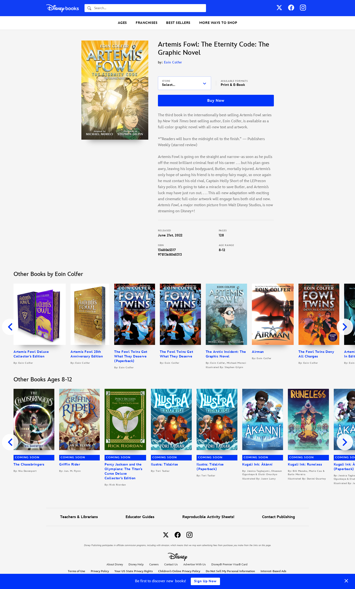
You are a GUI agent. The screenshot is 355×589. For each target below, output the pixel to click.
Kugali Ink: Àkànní (257, 464)
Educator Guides (140, 517)
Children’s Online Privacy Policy (179, 571)
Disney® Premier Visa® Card (229, 564)
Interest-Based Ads (273, 571)
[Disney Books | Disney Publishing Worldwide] (62, 8)
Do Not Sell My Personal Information (230, 571)
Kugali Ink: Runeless (305, 464)
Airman (258, 352)
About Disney (114, 564)
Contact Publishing (278, 517)
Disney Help (136, 564)
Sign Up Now (205, 581)
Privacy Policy (100, 571)
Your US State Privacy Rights (133, 571)
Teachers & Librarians (79, 517)
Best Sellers (178, 23)
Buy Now (215, 100)
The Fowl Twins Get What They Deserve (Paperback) (130, 356)
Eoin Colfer (173, 62)
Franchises (146, 23)
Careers (154, 564)
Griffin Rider (69, 464)
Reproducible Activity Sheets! (208, 517)
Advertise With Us (194, 564)
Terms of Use (76, 571)
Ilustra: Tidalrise (164, 464)
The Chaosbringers (29, 464)
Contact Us (171, 564)
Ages (122, 23)
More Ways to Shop (218, 23)
